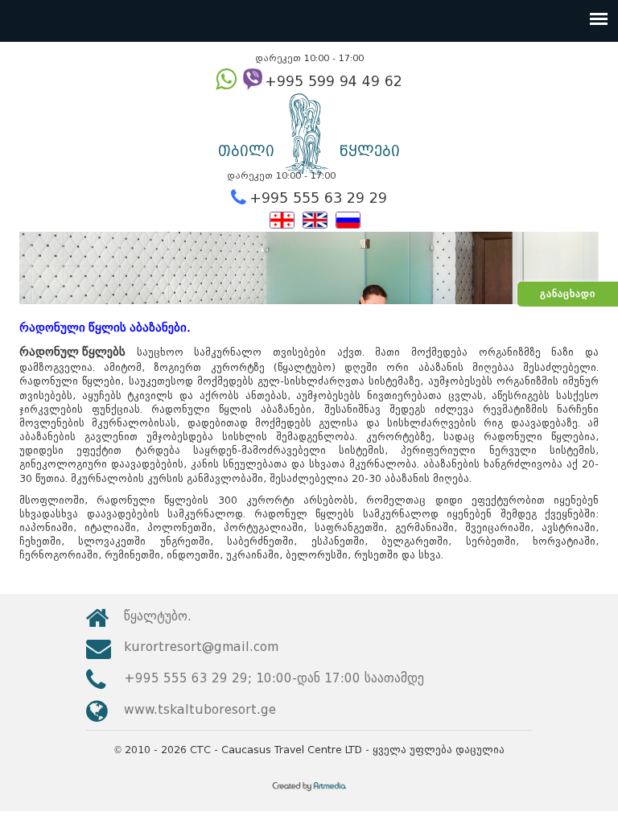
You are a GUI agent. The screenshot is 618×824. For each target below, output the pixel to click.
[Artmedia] (309, 792)
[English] (315, 218)
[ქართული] (282, 218)
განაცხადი (567, 293)
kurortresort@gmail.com (201, 646)
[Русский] (348, 218)
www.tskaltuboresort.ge (200, 709)
